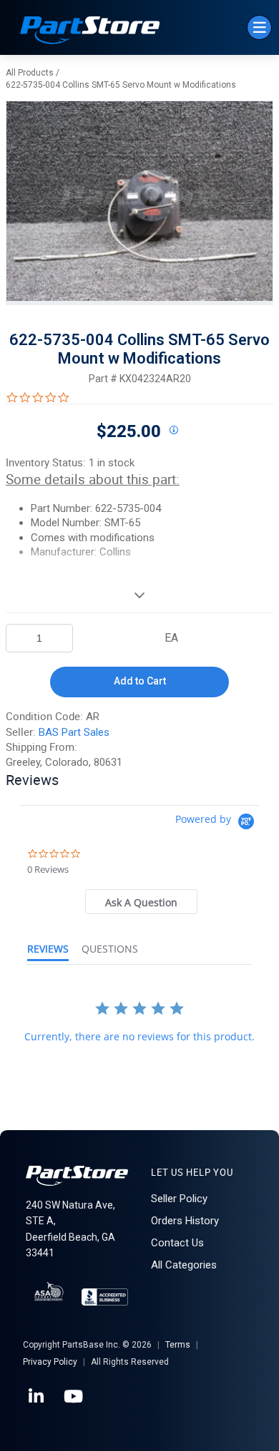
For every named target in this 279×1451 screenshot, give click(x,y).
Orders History (185, 1220)
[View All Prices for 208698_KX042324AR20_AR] (173, 431)
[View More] (139, 594)
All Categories (184, 1264)
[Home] (90, 31)
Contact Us (177, 1242)
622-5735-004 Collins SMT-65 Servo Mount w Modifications (121, 85)
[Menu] (259, 27)
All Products (30, 73)
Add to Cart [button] (140, 681)
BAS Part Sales (74, 732)
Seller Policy (179, 1198)
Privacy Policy (50, 1362)
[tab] (141, 901)
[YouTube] (74, 1397)
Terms (177, 1345)
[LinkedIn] (37, 1397)
